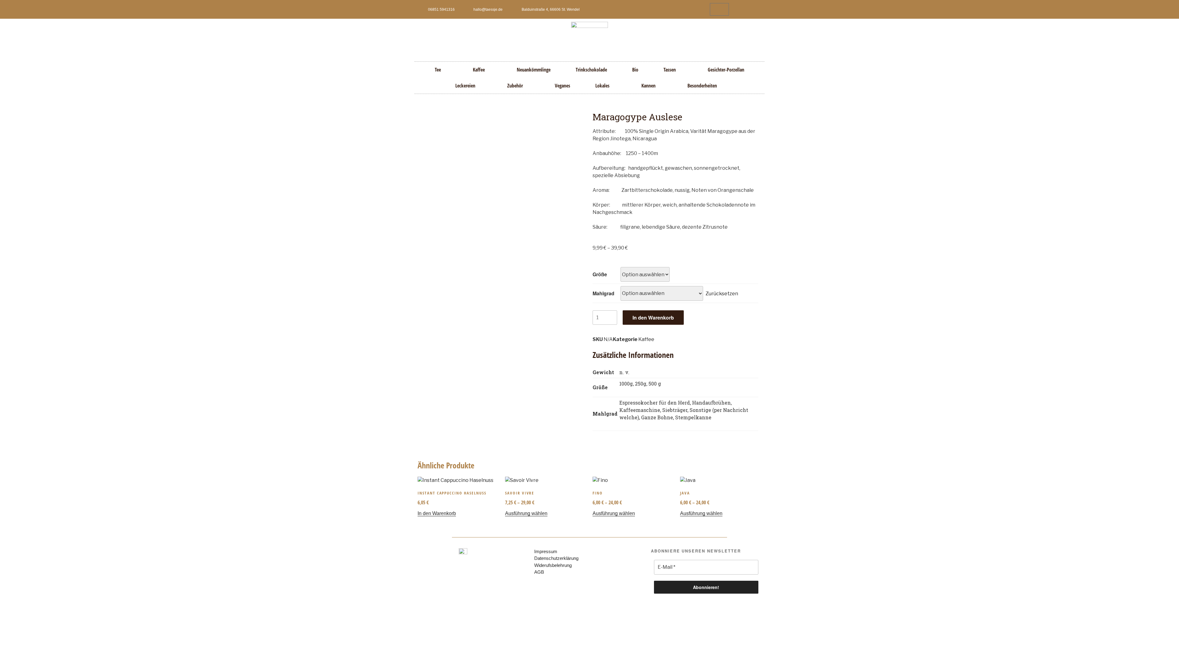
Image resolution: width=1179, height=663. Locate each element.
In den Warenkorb (653, 317)
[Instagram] (756, 9)
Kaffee (479, 69)
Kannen (648, 85)
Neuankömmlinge (534, 69)
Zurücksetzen (722, 293)
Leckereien (465, 85)
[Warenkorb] (719, 9)
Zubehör (515, 85)
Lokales (602, 85)
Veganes (562, 85)
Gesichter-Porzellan (726, 69)
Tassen (669, 69)
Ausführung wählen (526, 513)
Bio (635, 69)
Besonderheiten (702, 85)
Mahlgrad (603, 293)
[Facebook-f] (745, 9)
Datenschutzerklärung (556, 558)
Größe (600, 274)
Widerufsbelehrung (553, 565)
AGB (539, 572)
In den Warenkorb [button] (437, 513)
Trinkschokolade (591, 69)
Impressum (545, 551)
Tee (438, 69)
